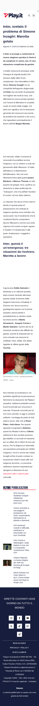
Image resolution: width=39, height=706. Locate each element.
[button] (29, 15)
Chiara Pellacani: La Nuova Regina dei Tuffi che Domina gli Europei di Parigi (21, 563)
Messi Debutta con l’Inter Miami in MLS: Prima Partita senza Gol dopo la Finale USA (21, 578)
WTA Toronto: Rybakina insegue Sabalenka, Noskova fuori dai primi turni (21, 498)
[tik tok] (19, 626)
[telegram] (19, 634)
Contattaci (33, 681)
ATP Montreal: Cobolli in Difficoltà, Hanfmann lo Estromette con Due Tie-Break (21, 530)
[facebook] (19, 618)
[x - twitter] (11, 626)
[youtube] (27, 618)
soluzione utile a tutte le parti (15, 474)
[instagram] (11, 618)
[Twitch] (27, 626)
